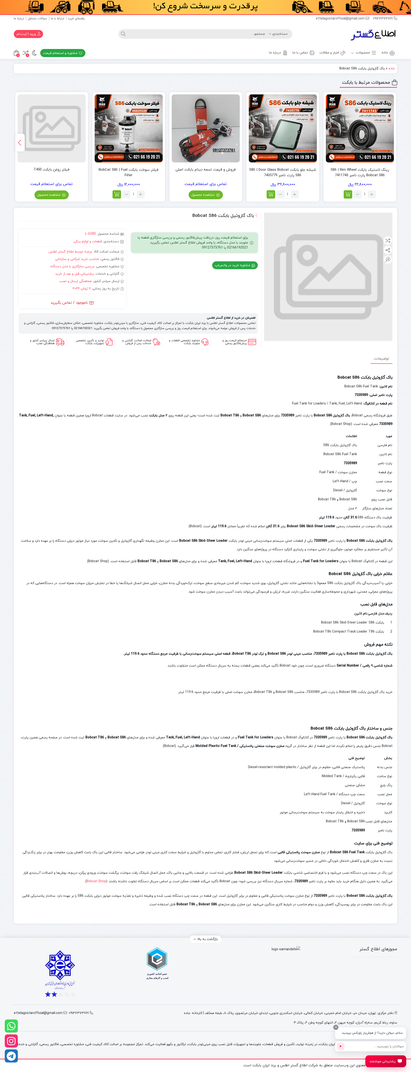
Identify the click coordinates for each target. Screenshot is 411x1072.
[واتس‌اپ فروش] (11, 1026)
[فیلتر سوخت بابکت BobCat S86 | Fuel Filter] (129, 128)
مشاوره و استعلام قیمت (60, 53)
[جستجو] (123, 34)
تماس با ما (300, 52)
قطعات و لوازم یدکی (87, 241)
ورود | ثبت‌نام (27, 34)
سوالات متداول (37, 18)
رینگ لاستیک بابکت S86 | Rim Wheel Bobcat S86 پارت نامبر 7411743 (360, 172)
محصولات (362, 52)
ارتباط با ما (57, 18)
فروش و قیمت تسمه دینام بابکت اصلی (206, 169)
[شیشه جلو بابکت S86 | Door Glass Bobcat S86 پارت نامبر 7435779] (283, 128)
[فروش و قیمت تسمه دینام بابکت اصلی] (206, 128)
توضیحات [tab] (381, 358)
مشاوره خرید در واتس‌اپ (233, 265)
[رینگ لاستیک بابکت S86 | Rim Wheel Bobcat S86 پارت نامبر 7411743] (360, 128)
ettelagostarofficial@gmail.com (341, 18)
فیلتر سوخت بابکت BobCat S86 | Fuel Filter (128, 172)
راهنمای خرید (76, 18)
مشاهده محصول (203, 195)
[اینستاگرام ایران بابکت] (11, 1041)
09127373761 (383, 18)
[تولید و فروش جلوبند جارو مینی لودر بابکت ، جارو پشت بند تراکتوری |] (373, 34)
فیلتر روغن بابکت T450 (51, 169)
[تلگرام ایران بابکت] (11, 1055)
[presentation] (20, 142)
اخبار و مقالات (329, 52)
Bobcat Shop (96, 881)
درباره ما (19, 18)
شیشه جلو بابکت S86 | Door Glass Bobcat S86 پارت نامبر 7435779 (282, 172)
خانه (385, 52)
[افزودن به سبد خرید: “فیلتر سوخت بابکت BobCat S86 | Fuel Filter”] (117, 194)
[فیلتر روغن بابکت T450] (52, 128)
